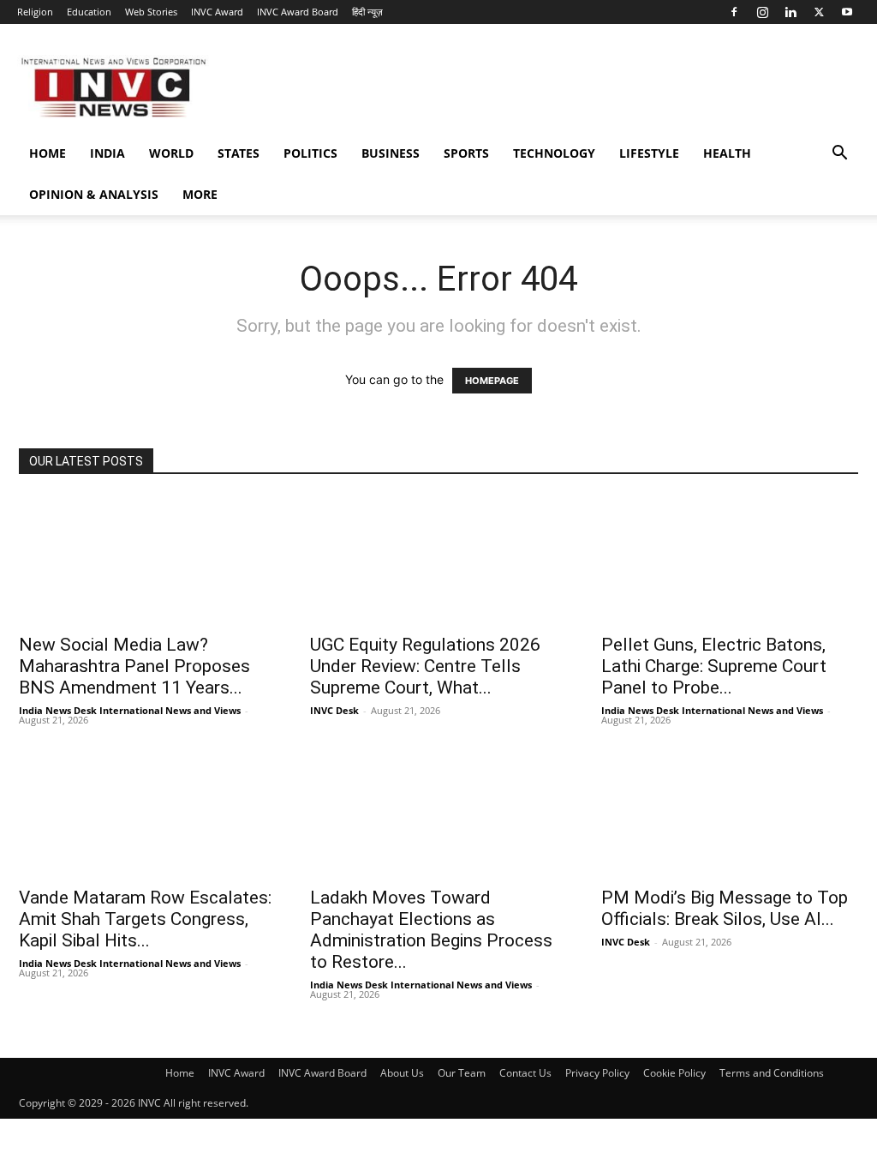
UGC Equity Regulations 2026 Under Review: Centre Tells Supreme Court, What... (425, 666)
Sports (466, 153)
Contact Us (525, 1073)
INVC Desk (334, 710)
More (200, 194)
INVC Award (217, 11)
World (171, 153)
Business (390, 153)
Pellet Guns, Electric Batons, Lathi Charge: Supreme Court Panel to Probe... (713, 666)
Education (89, 11)
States (239, 153)
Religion (35, 11)
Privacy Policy (597, 1073)
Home (47, 153)
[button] (839, 155)
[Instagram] (762, 12)
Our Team (462, 1073)
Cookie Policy (674, 1073)
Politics (310, 153)
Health (727, 153)
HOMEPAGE (492, 381)
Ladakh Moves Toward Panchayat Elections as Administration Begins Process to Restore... (431, 929)
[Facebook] (734, 12)
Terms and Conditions (771, 1073)
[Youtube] (847, 12)
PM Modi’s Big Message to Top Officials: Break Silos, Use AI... (724, 908)
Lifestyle (649, 153)
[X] (819, 12)
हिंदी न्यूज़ (367, 11)
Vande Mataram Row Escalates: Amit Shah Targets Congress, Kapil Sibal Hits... (145, 919)
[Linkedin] (790, 12)
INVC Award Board (297, 11)
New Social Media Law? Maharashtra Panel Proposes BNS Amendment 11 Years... (134, 666)
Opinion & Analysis (93, 194)
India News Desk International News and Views (130, 710)
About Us (402, 1073)
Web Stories (151, 11)
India (107, 153)
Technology (554, 153)
